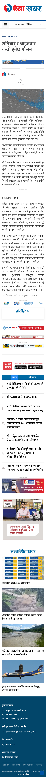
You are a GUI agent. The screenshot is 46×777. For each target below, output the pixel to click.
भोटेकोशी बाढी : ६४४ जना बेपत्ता (23, 397)
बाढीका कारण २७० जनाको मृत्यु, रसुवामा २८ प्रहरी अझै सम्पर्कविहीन (25, 468)
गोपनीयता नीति (28, 765)
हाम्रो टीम (6, 765)
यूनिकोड (39, 765)
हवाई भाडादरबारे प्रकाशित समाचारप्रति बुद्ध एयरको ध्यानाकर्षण (21, 688)
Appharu (26, 774)
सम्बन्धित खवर (23, 551)
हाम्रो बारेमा (16, 765)
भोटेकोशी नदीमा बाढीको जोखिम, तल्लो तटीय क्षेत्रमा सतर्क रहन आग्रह (25, 409)
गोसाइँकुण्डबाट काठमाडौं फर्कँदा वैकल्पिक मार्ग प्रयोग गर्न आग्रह (23, 438)
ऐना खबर (11, 74)
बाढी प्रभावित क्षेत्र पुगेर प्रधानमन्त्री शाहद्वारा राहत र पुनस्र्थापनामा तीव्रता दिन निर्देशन (24, 453)
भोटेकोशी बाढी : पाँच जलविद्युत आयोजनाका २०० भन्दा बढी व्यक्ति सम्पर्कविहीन (24, 423)
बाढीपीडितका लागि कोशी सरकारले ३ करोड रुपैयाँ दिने (25, 386)
